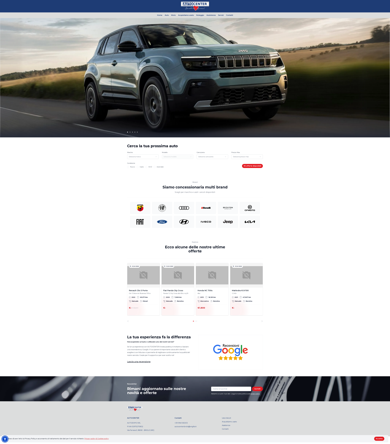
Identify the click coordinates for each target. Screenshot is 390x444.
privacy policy (255, 394)
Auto (167, 15)
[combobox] (143, 156)
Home (159, 15)
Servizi (221, 15)
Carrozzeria (201, 152)
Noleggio (200, 15)
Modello (165, 152)
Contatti (229, 15)
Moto (173, 15)
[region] (195, 292)
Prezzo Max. (235, 152)
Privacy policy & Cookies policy (96, 439)
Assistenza (211, 15)
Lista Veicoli (226, 418)
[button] (5, 439)
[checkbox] (128, 167)
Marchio (130, 152)
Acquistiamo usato (186, 15)
